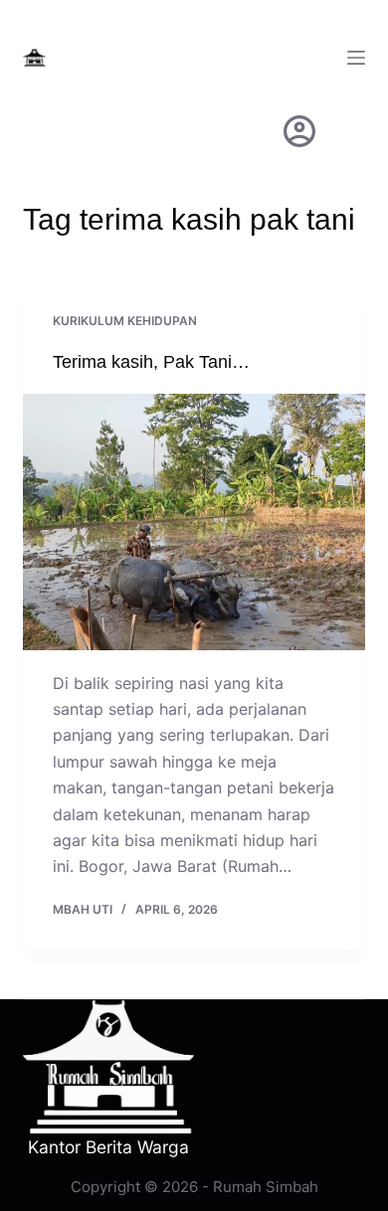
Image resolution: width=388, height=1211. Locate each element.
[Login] (299, 131)
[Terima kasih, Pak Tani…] (193, 521)
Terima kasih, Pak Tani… (151, 362)
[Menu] (356, 58)
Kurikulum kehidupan (125, 320)
